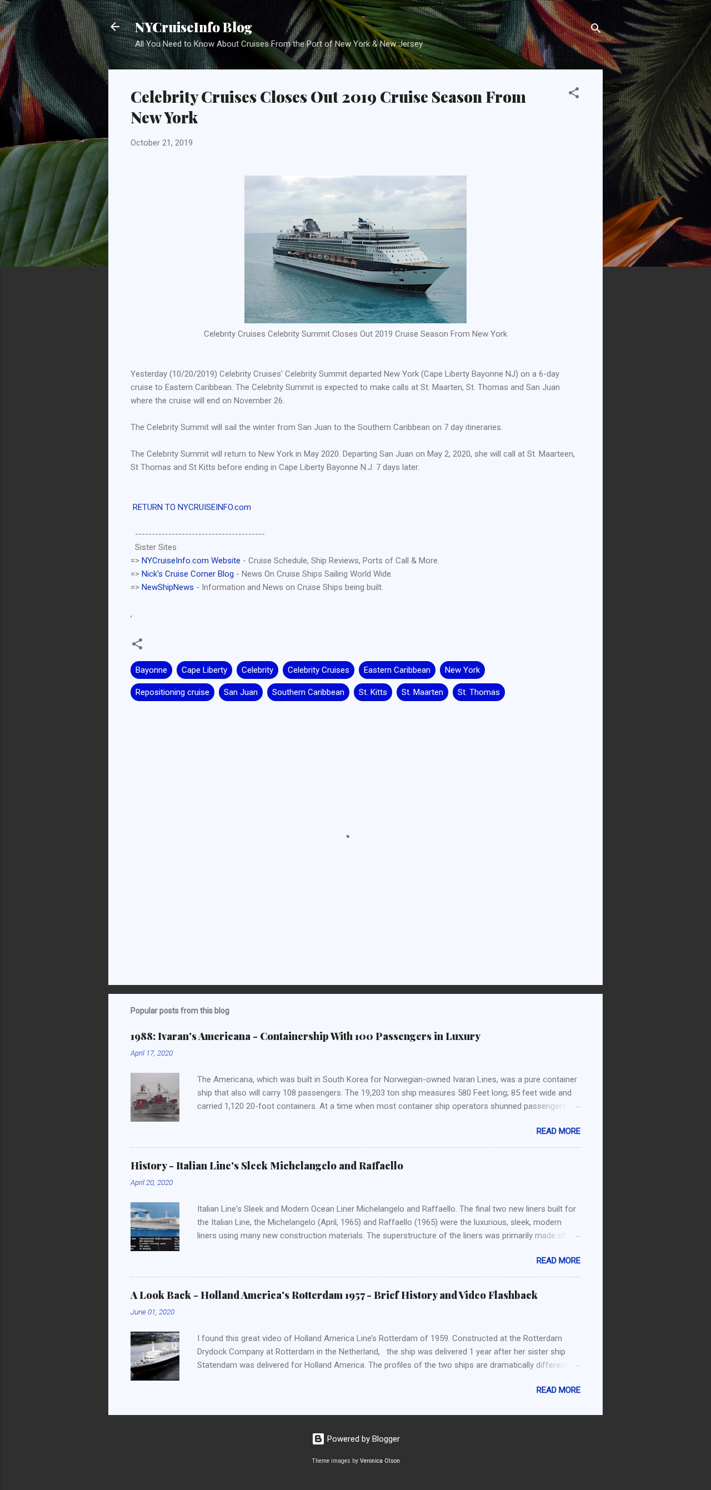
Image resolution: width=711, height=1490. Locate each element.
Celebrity (257, 670)
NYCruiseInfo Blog (193, 27)
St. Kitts (373, 692)
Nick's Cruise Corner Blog (188, 574)
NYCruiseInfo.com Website (191, 561)
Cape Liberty (204, 670)
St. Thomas (479, 692)
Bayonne (151, 670)
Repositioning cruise (172, 692)
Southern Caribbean (308, 692)
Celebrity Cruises (318, 670)
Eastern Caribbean (397, 670)
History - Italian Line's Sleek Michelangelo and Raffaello (267, 1165)
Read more (558, 1131)
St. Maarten (422, 692)
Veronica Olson (380, 1460)
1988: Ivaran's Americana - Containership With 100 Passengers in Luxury (305, 1036)
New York (462, 670)
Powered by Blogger (362, 1439)
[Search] (596, 30)
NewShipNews (168, 587)
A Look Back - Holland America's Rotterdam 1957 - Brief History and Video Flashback (334, 1295)
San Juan (241, 692)
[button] (573, 94)
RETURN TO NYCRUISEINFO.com (191, 507)
